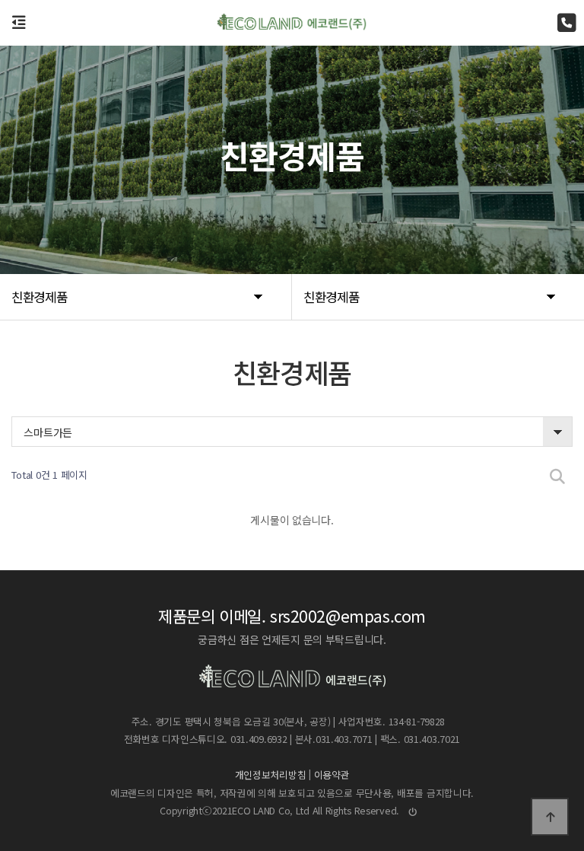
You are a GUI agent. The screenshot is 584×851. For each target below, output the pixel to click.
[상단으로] (550, 817)
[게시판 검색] (557, 475)
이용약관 (332, 774)
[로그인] (413, 811)
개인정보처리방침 (270, 774)
